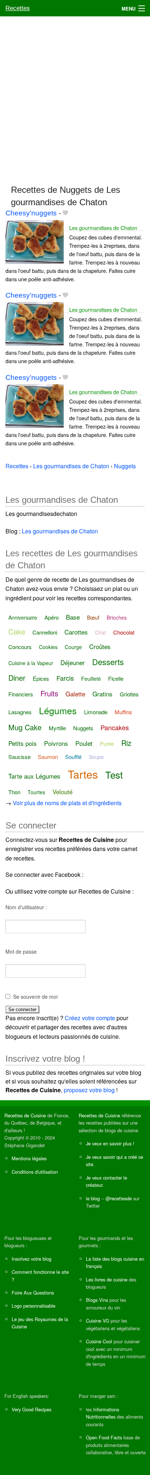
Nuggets (83, 728)
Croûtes (100, 646)
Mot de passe (21, 951)
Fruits (49, 693)
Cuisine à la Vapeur (30, 663)
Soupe (96, 756)
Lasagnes (20, 712)
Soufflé (73, 756)
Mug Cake (25, 727)
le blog (93, 1198)
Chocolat (123, 632)
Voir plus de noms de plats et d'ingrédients (67, 803)
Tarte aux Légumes (34, 775)
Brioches (117, 617)
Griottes (129, 694)
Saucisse (19, 756)
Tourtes (36, 792)
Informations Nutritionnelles (102, 1413)
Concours (20, 647)
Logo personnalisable (33, 1305)
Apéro (51, 617)
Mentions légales (29, 1158)
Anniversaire (22, 617)
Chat (100, 632)
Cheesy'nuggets (31, 213)
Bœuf (93, 617)
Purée (107, 743)
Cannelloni (44, 632)
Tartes (83, 774)
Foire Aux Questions (33, 1292)
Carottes (76, 631)
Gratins (102, 693)
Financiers (20, 694)
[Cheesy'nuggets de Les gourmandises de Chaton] (34, 241)
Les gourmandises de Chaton (103, 227)
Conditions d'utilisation (35, 1171)
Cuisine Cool (99, 1341)
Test (114, 774)
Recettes (17, 8)
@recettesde (119, 1198)
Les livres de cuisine (106, 1279)
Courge (73, 647)
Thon (14, 792)
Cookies (48, 647)
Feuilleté (91, 678)
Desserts (108, 661)
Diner (16, 677)
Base (73, 616)
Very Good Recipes (31, 1409)
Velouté (62, 791)
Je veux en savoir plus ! (110, 1143)
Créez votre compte (90, 1018)
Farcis (65, 678)
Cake (16, 631)
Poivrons (56, 743)
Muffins (123, 712)
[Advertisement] (75, 97)
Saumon (48, 756)
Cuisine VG (97, 1320)
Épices (41, 678)
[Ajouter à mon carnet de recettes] (65, 213)
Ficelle (115, 678)
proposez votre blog (89, 1090)
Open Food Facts (104, 1437)
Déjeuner (72, 662)
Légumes (58, 710)
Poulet (83, 743)
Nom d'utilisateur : (26, 907)
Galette (75, 693)
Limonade (95, 712)
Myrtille (57, 728)
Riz (126, 743)
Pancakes (114, 727)
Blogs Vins (97, 1299)
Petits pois (22, 743)
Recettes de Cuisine (25, 1115)
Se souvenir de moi (35, 996)
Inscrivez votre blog (31, 1258)
